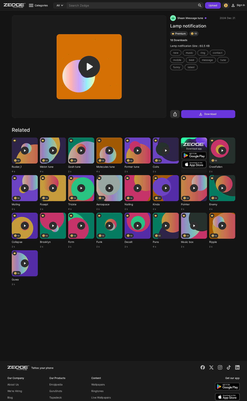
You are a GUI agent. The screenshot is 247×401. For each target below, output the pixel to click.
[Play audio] (89, 67)
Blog (10, 397)
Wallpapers (98, 384)
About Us (13, 384)
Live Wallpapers (101, 397)
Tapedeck (55, 397)
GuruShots (55, 391)
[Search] (199, 5)
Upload (213, 5)
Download (210, 113)
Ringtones (97, 391)
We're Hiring (14, 391)
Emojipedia (56, 384)
